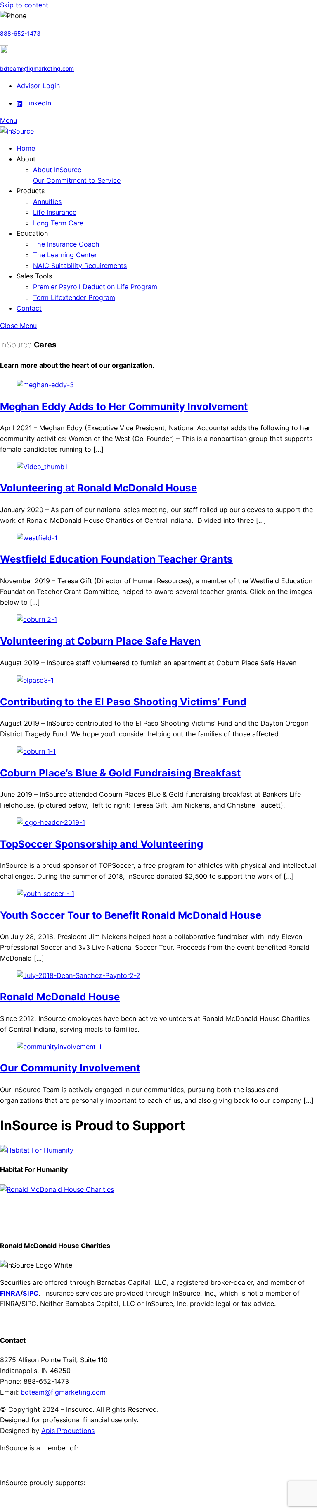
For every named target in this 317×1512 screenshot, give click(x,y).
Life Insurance (54, 212)
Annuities (47, 201)
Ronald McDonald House (60, 997)
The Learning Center (65, 255)
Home (26, 148)
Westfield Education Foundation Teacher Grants (116, 559)
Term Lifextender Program (74, 297)
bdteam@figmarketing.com (37, 68)
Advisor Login (38, 85)
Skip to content (24, 5)
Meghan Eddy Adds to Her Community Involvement (124, 406)
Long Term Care (58, 223)
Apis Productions (68, 1430)
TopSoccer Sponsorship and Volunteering (101, 844)
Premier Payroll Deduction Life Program (95, 287)
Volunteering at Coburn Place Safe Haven (100, 641)
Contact (29, 308)
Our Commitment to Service (77, 180)
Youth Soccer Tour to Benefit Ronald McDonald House (130, 915)
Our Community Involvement (70, 1068)
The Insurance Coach (66, 244)
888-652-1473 (20, 33)
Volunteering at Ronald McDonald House (98, 488)
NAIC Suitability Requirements (80, 265)
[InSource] (17, 131)
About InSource (57, 169)
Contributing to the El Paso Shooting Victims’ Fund (123, 702)
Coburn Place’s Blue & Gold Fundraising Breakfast (120, 773)
